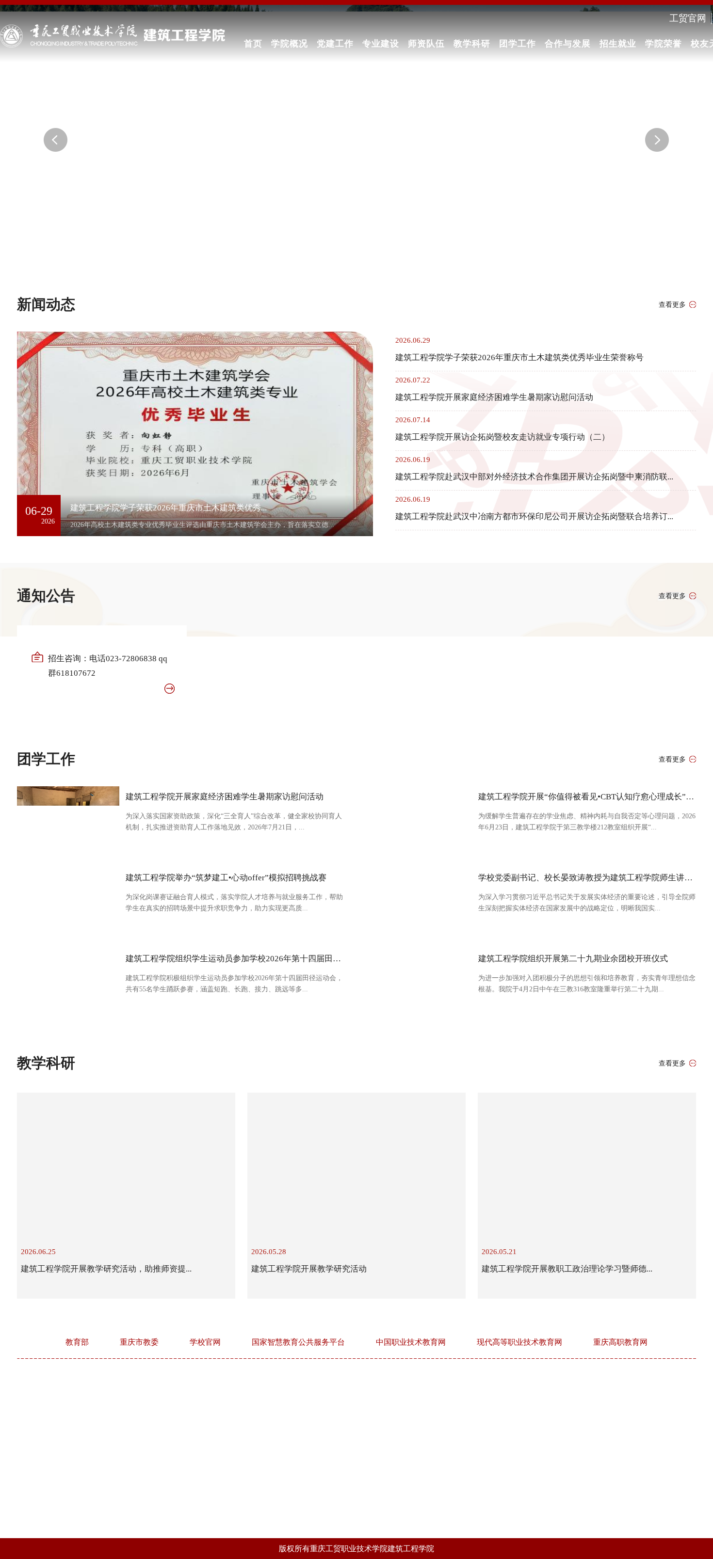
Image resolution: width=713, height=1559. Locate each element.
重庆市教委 (139, 1342)
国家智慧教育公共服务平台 (298, 1342)
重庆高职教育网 (620, 1342)
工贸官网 (687, 18)
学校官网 (205, 1342)
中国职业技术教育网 (411, 1342)
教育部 (77, 1342)
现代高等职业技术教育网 (519, 1342)
